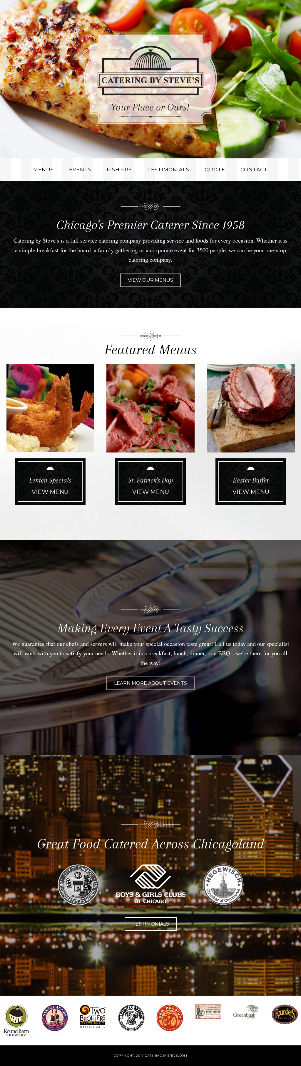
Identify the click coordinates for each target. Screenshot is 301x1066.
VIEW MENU (50, 491)
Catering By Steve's (150, 79)
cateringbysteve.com (166, 1055)
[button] (150, 280)
